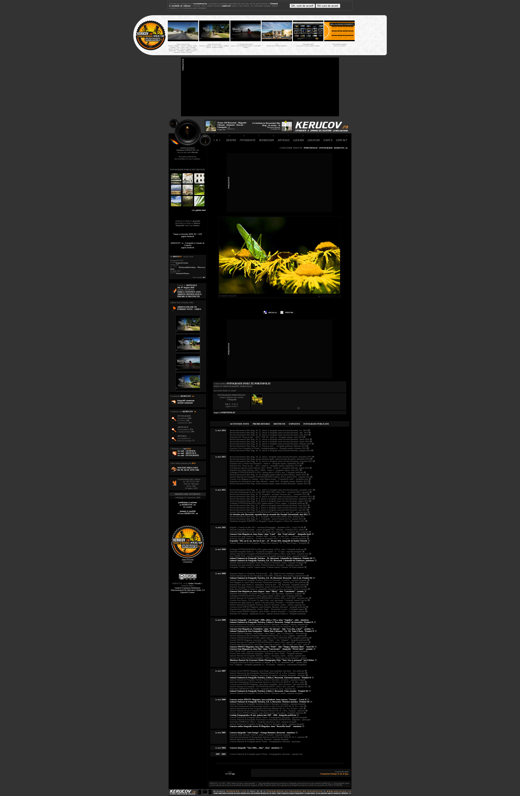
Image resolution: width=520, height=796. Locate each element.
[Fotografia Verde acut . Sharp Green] (199, 206)
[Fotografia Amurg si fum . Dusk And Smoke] (188, 206)
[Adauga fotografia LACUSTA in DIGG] (288, 313)
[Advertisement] (260, 86)
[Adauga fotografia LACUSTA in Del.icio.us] (271, 313)
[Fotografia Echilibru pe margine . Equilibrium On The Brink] (176, 206)
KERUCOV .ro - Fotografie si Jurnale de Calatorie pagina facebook (187, 245)
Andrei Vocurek (194, 583)
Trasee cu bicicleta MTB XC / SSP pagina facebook (187, 235)
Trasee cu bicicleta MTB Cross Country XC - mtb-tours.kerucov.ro (370, 34)
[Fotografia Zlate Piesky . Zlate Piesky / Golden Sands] (176, 194)
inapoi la (224, 412)
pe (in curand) (187, 504)
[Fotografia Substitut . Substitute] (176, 183)
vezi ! (199, 210)
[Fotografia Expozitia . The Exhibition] (199, 183)
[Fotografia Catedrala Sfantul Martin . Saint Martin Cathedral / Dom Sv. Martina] (188, 194)
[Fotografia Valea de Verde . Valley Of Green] (199, 194)
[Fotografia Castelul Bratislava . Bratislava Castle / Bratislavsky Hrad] (188, 183)
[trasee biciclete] (150, 50)
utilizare (187, 512)
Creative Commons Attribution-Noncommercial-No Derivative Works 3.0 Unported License (188, 590)
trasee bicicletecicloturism (188, 561)
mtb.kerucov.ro (231, 128)
